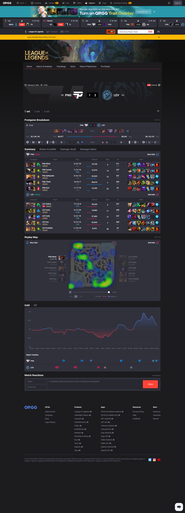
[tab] (31, 149)
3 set (46, 111)
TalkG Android (106, 440)
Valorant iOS (106, 429)
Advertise (156, 415)
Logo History (50, 422)
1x (76, 296)
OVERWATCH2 (80, 422)
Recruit (156, 418)
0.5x (71, 296)
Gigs (76, 450)
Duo (76, 440)
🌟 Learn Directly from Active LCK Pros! (40, 37)
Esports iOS (105, 450)
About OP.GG (50, 411)
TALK (76, 443)
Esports (77, 447)
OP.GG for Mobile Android (111, 411)
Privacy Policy (138, 411)
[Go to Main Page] (7, 3)
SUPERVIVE (79, 429)
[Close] (154, 11)
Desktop (77, 432)
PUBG (76, 425)
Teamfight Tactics (81, 415)
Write (150, 384)
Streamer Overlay (81, 436)
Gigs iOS (104, 436)
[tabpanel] (92, 192)
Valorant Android (108, 425)
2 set (37, 111)
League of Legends (81, 411)
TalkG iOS (105, 443)
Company (49, 415)
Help (134, 415)
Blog (47, 418)
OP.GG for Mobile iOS (109, 415)
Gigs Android (106, 432)
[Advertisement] (92, 75)
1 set (27, 111)
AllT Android (106, 418)
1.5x (80, 296)
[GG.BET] (111, 32)
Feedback (136, 418)
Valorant (77, 418)
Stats (22, 3)
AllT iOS (104, 422)
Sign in (177, 3)
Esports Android (107, 447)
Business (156, 411)
